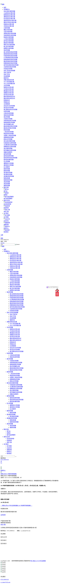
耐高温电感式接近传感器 (10, 59)
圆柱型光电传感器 (9, 42)
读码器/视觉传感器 (9, 176)
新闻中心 (3, 470)
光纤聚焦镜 (7, 104)
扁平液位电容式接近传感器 (11, 65)
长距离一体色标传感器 (10, 135)
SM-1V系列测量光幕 (9, 83)
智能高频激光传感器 (9, 122)
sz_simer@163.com (5, 582)
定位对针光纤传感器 (9, 105)
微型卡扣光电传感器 (9, 44)
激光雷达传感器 (8, 172)
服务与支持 (7, 200)
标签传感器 (7, 111)
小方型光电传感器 (9, 39)
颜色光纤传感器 (8, 139)
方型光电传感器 (8, 31)
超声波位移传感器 (9, 155)
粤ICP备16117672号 (35, 561)
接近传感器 (7, 50)
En (1, 462)
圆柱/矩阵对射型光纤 (9, 98)
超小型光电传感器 (9, 46)
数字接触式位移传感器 (10, 150)
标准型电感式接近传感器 (10, 55)
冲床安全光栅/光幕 (9, 26)
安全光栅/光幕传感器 (9, 11)
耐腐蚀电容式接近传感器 (10, 63)
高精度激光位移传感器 (10, 146)
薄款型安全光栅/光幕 (9, 16)
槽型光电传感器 (8, 29)
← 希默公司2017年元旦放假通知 (9, 505)
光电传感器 (7, 28)
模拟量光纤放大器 (9, 91)
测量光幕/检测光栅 (9, 79)
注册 (2, 235)
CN (1, 243)
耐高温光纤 (7, 100)
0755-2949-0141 (5, 459)
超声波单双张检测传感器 (10, 157)
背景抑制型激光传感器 (10, 120)
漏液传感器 (7, 185)
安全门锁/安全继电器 (9, 70)
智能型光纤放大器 (9, 87)
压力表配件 (7, 167)
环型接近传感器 (8, 68)
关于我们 (6, 213)
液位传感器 (7, 181)
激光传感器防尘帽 (9, 124)
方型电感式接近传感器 (10, 66)
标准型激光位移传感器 (10, 142)
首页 (5, 7)
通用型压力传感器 (9, 163)
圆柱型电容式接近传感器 (10, 61)
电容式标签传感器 (9, 115)
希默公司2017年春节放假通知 (9, 474)
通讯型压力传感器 (9, 165)
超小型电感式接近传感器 (10, 52)
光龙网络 (43, 561)
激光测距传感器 (8, 148)
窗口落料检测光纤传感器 (10, 109)
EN (3, 243)
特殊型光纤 (7, 102)
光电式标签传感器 (9, 113)
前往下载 (3, 524)
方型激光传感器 (8, 118)
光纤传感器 (7, 85)
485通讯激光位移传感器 (10, 144)
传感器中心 (7, 9)
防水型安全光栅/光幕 (9, 18)
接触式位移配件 (8, 152)
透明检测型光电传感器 (10, 33)
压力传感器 (7, 161)
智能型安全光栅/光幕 (9, 15)
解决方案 (6, 187)
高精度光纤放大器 (9, 92)
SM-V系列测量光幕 (9, 81)
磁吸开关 (6, 78)
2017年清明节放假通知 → (25, 505)
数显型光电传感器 (9, 37)
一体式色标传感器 (9, 131)
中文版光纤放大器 (9, 89)
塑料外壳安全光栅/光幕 (10, 22)
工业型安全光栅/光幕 (9, 13)
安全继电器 (7, 76)
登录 (2, 238)
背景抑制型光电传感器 (10, 35)
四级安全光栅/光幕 (9, 24)
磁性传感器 (7, 168)
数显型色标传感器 (9, 133)
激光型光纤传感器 (9, 107)
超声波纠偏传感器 (9, 159)
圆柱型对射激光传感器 (10, 128)
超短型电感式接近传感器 (10, 53)
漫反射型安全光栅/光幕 (10, 20)
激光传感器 (7, 117)
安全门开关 (7, 74)
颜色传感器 (7, 130)
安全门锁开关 (7, 72)
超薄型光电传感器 (9, 48)
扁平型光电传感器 (9, 40)
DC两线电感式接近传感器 (11, 57)
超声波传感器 (7, 154)
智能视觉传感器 (8, 180)
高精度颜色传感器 (9, 137)
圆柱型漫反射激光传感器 (10, 126)
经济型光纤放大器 (9, 94)
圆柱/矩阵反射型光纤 (9, 96)
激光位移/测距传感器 (9, 141)
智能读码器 (7, 178)
